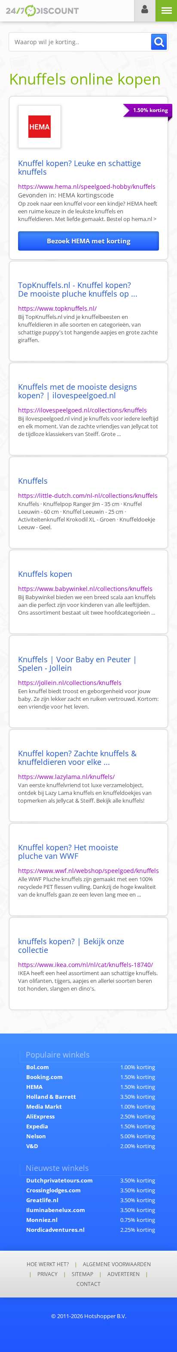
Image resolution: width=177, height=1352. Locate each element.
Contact (88, 1284)
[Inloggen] (145, 10)
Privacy (47, 1274)
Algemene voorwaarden (117, 1264)
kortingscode (86, 195)
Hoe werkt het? (48, 1264)
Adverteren (123, 1274)
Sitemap (82, 1274)
